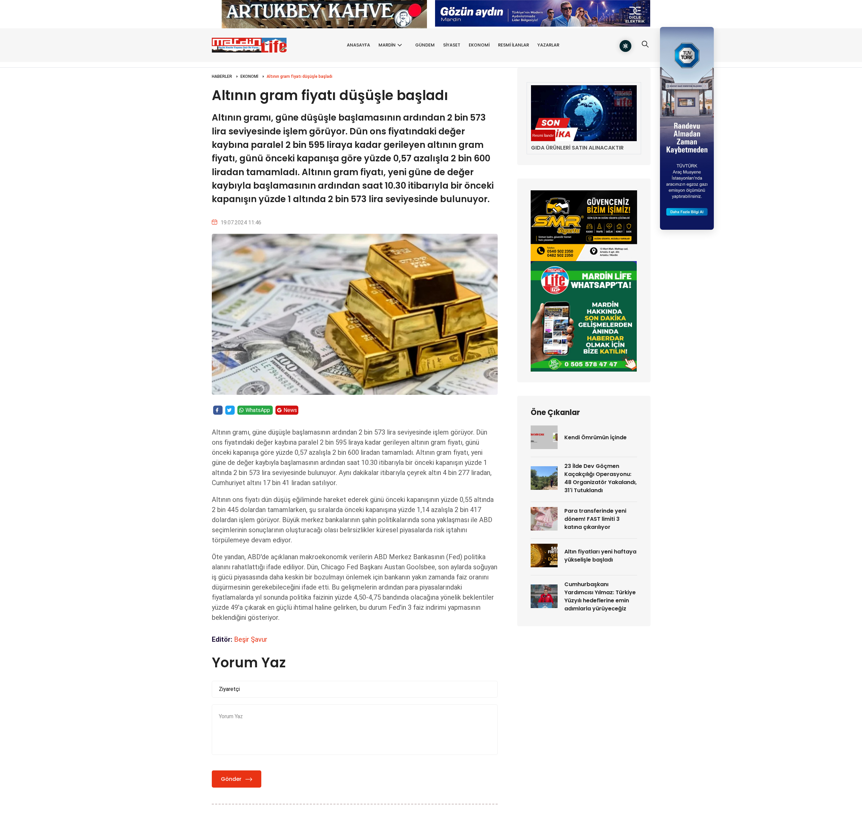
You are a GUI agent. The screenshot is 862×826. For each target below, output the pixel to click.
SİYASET (451, 45)
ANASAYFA (358, 45)
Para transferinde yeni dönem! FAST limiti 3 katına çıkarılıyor (595, 519)
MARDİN (387, 45)
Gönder (231, 779)
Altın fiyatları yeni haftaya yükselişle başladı (600, 556)
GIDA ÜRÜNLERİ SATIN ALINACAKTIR (577, 148)
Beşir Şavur (250, 639)
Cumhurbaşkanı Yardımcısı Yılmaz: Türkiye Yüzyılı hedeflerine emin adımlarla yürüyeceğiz (600, 596)
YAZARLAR (548, 45)
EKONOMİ (479, 45)
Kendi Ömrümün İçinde (595, 437)
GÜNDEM (425, 45)
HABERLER (222, 76)
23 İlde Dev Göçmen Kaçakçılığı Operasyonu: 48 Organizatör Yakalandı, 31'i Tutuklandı (600, 478)
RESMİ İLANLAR (513, 45)
